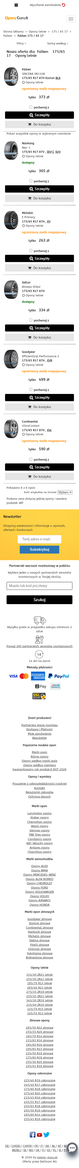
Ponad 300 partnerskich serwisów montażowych (40, 646)
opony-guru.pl (47, 1157)
